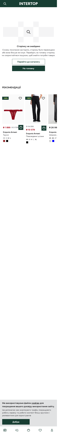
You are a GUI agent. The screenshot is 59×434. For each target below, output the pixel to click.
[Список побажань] (40, 430)
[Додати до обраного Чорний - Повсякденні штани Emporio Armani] (43, 98)
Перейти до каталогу (28, 62)
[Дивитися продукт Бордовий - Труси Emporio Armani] (13, 109)
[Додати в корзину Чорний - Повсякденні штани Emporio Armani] (43, 128)
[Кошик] (28, 430)
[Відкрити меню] (16, 430)
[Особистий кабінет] (52, 430)
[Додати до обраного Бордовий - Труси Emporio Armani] (20, 98)
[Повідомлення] (52, 3)
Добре (15, 422)
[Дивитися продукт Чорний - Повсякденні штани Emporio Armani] (36, 109)
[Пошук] (5, 3)
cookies (35, 403)
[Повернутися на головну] (28, 3)
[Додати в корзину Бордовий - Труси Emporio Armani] (20, 127)
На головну (28, 68)
